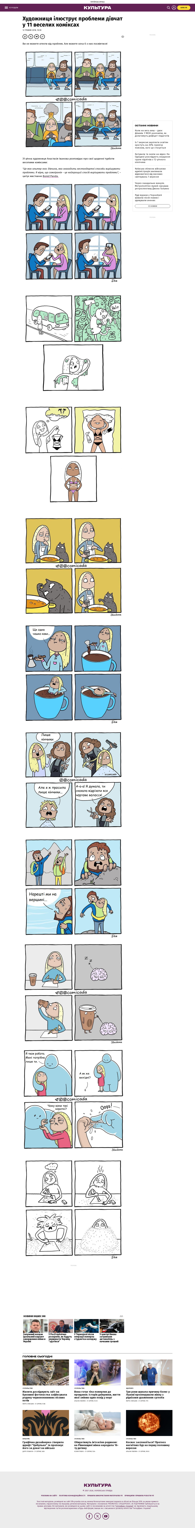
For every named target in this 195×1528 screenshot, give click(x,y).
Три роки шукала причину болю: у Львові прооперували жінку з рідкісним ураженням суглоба (148, 1394)
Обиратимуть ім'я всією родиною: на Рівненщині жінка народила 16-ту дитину (96, 1445)
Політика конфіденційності (72, 1496)
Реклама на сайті (49, 1496)
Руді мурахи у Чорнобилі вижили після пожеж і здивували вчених (148, 198)
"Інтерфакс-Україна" (124, 1506)
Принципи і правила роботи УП (139, 1496)
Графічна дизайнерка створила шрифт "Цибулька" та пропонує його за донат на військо (43, 1445)
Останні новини (146, 125)
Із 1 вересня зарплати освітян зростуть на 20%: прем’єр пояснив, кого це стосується (151, 145)
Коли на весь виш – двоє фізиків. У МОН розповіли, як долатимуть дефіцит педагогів (152, 133)
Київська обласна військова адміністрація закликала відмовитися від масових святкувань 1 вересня (150, 172)
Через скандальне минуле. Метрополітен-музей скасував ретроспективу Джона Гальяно (152, 186)
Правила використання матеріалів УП (105, 1496)
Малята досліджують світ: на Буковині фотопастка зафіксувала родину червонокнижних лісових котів (45, 1396)
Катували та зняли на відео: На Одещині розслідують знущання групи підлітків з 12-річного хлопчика (152, 158)
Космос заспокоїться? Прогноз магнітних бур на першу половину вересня (148, 1445)
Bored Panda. (51, 176)
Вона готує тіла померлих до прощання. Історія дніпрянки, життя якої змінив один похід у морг (97, 1394)
